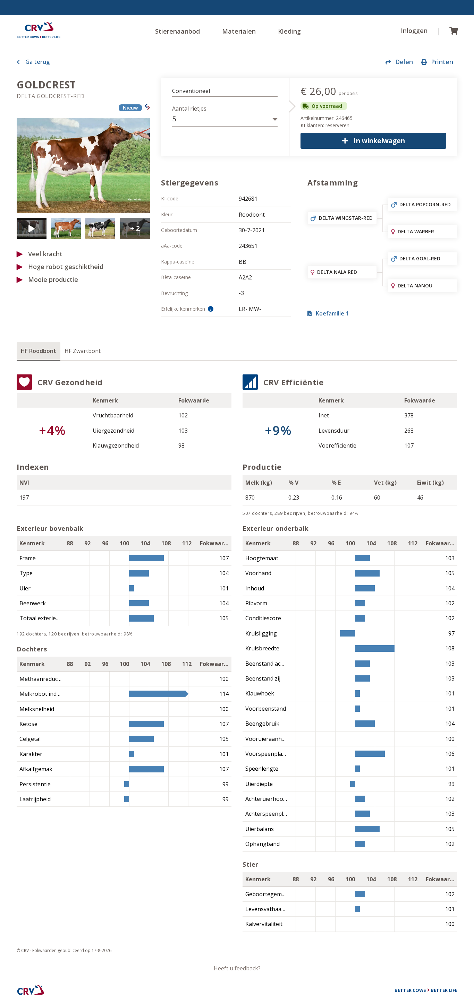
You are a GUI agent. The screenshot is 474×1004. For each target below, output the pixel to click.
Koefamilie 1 (332, 313)
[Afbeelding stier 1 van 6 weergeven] (83, 165)
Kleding (289, 31)
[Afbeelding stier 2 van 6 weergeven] (31, 228)
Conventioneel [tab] (191, 91)
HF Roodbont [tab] (38, 351)
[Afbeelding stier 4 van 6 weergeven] (100, 228)
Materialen (239, 31)
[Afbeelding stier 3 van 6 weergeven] (66, 228)
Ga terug (37, 62)
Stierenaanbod (177, 31)
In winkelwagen (379, 140)
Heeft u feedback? (237, 968)
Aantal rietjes (189, 108)
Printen (442, 62)
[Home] (39, 30)
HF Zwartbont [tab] (83, 351)
